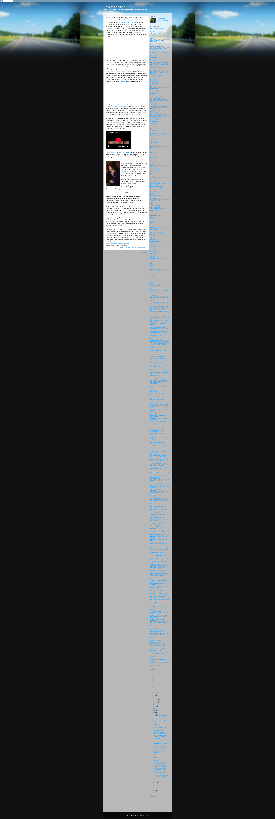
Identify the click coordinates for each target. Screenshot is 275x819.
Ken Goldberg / (156, 444)
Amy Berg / (158, 358)
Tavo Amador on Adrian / (159, 315)
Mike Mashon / (157, 522)
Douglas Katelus (127, 247)
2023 (153, 674)
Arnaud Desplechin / (159, 406)
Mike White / (159, 662)
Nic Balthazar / (155, 338)
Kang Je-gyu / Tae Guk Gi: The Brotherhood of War (157, 478)
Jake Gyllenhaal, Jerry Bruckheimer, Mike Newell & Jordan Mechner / (159, 447)
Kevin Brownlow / (158, 380)
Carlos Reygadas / (159, 573)
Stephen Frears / (157, 433)
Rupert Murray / (159, 547)
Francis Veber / (156, 652)
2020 (153, 680)
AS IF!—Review (156, 754)
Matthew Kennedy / (158, 484)
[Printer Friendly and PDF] (113, 246)
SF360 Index (153, 211)
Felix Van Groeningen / (157, 643)
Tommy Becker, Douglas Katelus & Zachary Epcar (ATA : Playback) (158, 344)
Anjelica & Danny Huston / (157, 470)
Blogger (146, 815)
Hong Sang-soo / (159, 468)
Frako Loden (153, 293)
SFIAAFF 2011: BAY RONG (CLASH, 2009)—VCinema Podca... (159, 769)
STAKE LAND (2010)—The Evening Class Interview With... (161, 743)
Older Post (144, 252)
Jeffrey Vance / (157, 647)
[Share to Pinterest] (126, 245)
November (155, 701)
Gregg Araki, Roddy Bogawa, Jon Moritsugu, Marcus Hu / (159, 327)
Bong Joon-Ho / (156, 480)
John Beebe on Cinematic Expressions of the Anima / (159, 350)
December (155, 699)
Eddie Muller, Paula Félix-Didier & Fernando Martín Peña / (158, 543)
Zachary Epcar (125, 162)
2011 (153, 697)
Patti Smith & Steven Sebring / (159, 604)
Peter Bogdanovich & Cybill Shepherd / (159, 373)
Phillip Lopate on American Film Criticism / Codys (158, 504)
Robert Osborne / (156, 552)
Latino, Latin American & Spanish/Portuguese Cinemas (157, 208)
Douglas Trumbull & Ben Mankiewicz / (159, 634)
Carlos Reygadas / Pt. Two (159, 578)
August (155, 706)
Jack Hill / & (158, 463)
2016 (153, 688)
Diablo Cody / (157, 393)
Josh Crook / (155, 401)
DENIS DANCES (156, 738)
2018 (153, 684)
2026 (153, 671)
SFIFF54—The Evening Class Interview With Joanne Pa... (160, 736)
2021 (153, 678)
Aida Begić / (154, 354)
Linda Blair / (156, 368)
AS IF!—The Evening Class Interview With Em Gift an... (160, 766)
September (156, 704)
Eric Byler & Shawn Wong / (156, 383)
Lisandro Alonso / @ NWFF (159, 306)
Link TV (152, 196)
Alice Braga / (156, 375)
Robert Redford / (158, 569)
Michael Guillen (162, 18)
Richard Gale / (159, 435)
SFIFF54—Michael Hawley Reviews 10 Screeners (159, 733)
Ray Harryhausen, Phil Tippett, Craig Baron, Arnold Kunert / (159, 456)
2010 (153, 785)
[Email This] (120, 245)
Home (127, 252)
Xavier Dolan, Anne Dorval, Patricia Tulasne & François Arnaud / (159, 409)
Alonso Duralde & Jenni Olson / (159, 423)
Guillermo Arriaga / (159, 335)
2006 (153, 792)
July (154, 708)
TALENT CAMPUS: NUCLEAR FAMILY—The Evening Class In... (160, 720)
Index (155, 205)
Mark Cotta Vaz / (156, 650)
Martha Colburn (110, 152)
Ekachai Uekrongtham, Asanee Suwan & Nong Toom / (159, 638)
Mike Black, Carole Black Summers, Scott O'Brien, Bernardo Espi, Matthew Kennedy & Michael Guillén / (159, 364)
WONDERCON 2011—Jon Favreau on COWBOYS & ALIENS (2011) (161, 776)
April (154, 714)
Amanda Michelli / (157, 525)
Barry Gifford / (157, 442)
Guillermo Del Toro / (159, 404)
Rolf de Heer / (156, 402)
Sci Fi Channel (153, 198)
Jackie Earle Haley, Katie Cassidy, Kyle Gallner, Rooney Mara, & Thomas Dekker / (159, 452)
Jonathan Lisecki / (159, 500)
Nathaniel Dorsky (154, 413)
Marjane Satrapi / (157, 589)
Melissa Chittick (154, 391)
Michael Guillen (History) (156, 285)
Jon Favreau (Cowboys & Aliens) (158, 428)
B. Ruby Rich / (159, 580)
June (154, 710)
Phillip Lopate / (159, 509)
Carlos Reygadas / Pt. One (159, 577)
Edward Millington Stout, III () (159, 297)
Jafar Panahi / (155, 554)
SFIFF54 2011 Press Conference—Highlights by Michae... (161, 763)
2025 (153, 673)
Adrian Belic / (157, 356)
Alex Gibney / (155, 440)
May (154, 712)
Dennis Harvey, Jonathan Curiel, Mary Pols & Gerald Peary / (159, 460)
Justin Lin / (158, 498)
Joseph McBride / (158, 523)
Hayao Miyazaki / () (159, 530)
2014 (153, 691)
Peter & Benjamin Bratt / (159, 377)
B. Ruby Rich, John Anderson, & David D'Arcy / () (159, 583)
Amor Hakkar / (158, 449)
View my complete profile (162, 20)
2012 (153, 695)
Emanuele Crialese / (158, 399)
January (155, 782)
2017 (153, 686)
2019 (153, 682)
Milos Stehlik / (157, 609)
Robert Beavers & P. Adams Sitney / (159, 341)
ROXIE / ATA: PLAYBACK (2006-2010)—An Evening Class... (160, 727)
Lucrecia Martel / (157, 517)
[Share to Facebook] (125, 245)
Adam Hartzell (153, 287)
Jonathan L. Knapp (155, 292)
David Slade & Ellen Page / (159, 599)
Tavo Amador (153, 281)
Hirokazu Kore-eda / (156, 494)
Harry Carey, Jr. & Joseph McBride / (159, 387)
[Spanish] (156, 254)
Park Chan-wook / (156, 389)
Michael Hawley (154, 288)
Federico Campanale (112, 106)
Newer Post (109, 252)
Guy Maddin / (157, 512)
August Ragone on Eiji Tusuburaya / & (159, 565)
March (154, 779)
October (155, 702)
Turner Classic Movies (155, 200)
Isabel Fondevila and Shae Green (127, 22)
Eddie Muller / (156, 534)
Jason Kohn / (156, 492)
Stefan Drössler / (157, 421)
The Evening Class (114, 6)
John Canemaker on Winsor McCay (159, 385)
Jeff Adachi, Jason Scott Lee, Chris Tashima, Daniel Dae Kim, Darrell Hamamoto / (159, 303)
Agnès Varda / (158, 648)
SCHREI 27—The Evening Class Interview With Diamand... (160, 746)
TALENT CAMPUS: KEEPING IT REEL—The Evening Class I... (160, 716)
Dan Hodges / (157, 465)
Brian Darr (152, 283)
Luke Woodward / (157, 665)
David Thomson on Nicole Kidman (158, 622)
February (155, 780)
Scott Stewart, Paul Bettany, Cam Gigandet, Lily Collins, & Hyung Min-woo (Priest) (159, 612)
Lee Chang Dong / (159, 412)
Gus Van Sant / (157, 645)
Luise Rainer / (157, 567)
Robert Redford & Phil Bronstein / (159, 571)
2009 (153, 787)
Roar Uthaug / (156, 640)
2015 (153, 690)
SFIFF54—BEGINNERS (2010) (160, 740)
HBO (151, 193)
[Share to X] (123, 245)
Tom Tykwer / (155, 636)
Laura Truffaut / (157, 629)
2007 (153, 790)
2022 (153, 676)
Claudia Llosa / (158, 502)
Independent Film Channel (156, 195)
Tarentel (122, 81)
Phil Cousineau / (157, 397)
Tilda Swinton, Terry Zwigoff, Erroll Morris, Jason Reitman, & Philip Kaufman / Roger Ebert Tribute (158, 616)
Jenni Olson (153, 295)
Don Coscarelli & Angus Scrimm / (159, 395)
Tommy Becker (135, 247)
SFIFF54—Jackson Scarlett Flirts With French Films (161, 730)
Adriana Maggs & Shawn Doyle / (158, 515)
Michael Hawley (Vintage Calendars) (159, 290)
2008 (153, 788)
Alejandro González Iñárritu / (158, 475)
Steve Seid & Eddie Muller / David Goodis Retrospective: (158, 591)
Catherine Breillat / (159, 378)
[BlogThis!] (122, 245)
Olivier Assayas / (158, 337)
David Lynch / (157, 511)
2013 (153, 693)
